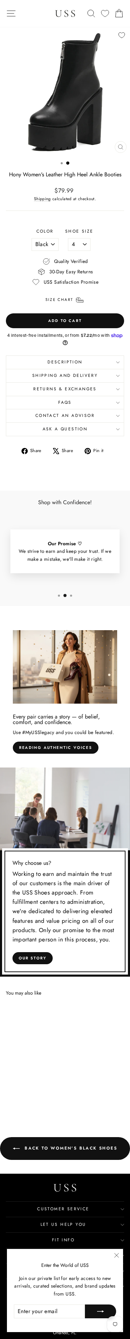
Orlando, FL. (65, 1333)
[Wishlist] (105, 13)
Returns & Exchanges (65, 389)
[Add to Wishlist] (121, 35)
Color (45, 231)
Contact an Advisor (65, 415)
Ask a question (65, 429)
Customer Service (63, 1209)
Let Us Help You (63, 1224)
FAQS (65, 402)
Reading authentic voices (55, 747)
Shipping (42, 199)
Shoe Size (79, 231)
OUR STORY (33, 958)
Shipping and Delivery (65, 375)
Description (64, 362)
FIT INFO (63, 1240)
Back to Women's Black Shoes (70, 1148)
